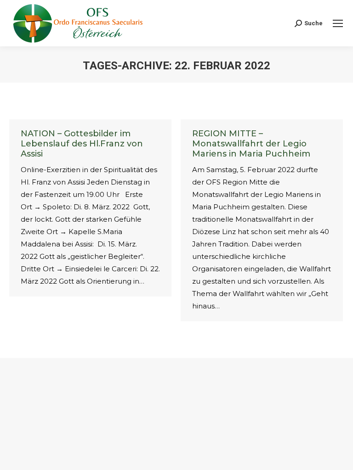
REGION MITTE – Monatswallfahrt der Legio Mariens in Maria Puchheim (251, 144)
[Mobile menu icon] (338, 23)
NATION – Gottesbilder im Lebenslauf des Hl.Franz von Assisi (82, 144)
